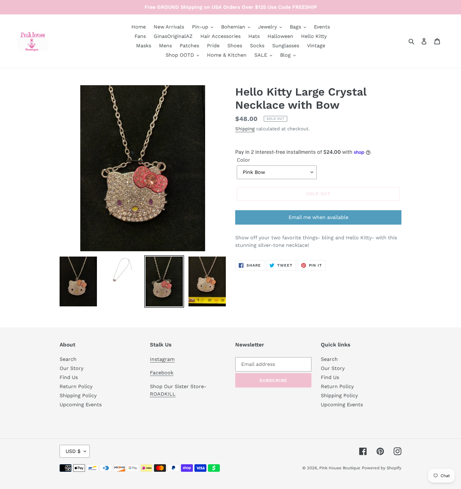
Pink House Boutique (339, 468)
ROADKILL (163, 394)
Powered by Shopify (381, 468)
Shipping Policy (78, 395)
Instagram (162, 359)
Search (68, 359)
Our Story (71, 368)
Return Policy (76, 386)
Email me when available (318, 217)
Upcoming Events (81, 405)
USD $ (73, 451)
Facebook (161, 373)
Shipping (245, 129)
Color (243, 160)
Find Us (69, 377)
